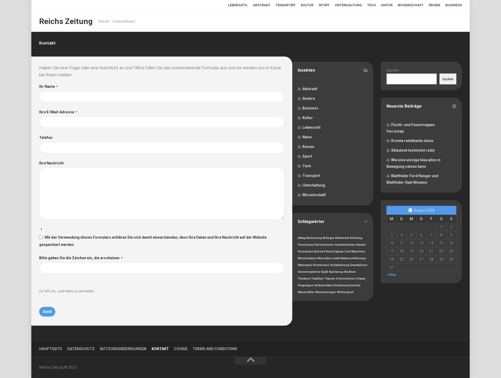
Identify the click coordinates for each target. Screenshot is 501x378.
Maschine (358, 251)
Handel (361, 244)
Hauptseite (50, 349)
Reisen (434, 5)
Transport (286, 5)
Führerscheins (324, 244)
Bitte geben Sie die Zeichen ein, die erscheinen (80, 258)
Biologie (328, 238)
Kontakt (160, 349)
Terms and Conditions (215, 349)
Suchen (392, 70)
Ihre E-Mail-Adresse (58, 112)
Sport (324, 5)
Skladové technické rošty (413, 150)
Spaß (324, 272)
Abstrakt (261, 5)
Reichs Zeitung (66, 21)
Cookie (180, 349)
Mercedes (324, 258)
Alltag (302, 238)
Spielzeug (336, 272)
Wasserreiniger (325, 292)
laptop (339, 251)
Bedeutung (314, 238)
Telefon (45, 137)
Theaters (304, 278)
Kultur (307, 5)
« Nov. (391, 274)
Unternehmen (345, 278)
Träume (329, 278)
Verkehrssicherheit (346, 285)
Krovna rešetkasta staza (412, 141)
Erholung (356, 238)
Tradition (317, 278)
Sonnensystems (309, 272)
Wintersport (345, 292)
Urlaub (360, 278)
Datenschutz (81, 349)
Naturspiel (305, 265)
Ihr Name (48, 86)
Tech (371, 5)
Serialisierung (339, 265)
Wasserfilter (306, 292)
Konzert (319, 251)
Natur (386, 5)
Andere (308, 98)
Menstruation (307, 258)
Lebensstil (238, 5)
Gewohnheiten (345, 244)
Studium (350, 272)
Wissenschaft (411, 5)
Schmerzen (321, 265)
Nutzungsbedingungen (123, 349)
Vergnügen (305, 285)
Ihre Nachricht (51, 163)
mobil (336, 258)
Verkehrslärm (323, 285)
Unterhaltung (348, 5)
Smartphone (358, 265)
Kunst (330, 251)
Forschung (305, 244)
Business (453, 5)
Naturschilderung (353, 258)
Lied (347, 251)
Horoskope (305, 251)
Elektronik (342, 238)
